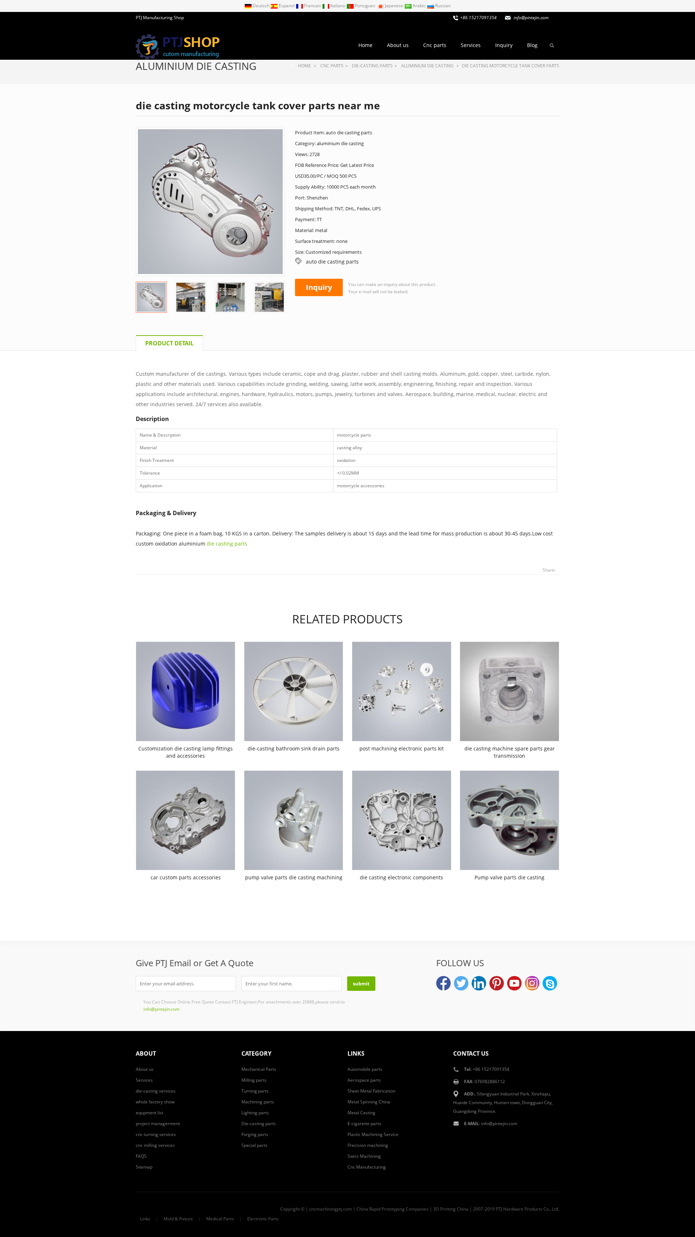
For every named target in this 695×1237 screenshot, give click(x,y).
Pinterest (496, 983)
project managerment (158, 1123)
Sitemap (144, 1167)
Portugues (365, 6)
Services (471, 45)
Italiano (337, 6)
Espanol (287, 6)
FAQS (141, 1156)
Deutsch (261, 6)
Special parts (254, 1145)
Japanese (394, 6)
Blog (532, 45)
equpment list (149, 1113)
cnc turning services (156, 1134)
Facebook (443, 983)
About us (398, 45)
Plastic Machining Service (373, 1134)
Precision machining (368, 1145)
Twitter (461, 983)
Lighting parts (255, 1113)
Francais (312, 6)
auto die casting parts (332, 261)
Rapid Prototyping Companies (399, 1209)
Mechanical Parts (258, 1069)
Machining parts (257, 1102)
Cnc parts (434, 45)
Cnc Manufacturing (367, 1167)
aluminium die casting (196, 66)
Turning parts (255, 1091)
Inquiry (504, 45)
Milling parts (253, 1080)
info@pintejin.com (499, 1123)
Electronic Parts (263, 1219)
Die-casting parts (372, 66)
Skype (550, 983)
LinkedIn (479, 983)
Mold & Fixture (178, 1219)
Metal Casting (361, 1113)
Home (365, 45)
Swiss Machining (364, 1156)
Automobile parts (365, 1069)
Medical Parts (220, 1219)
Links (145, 1219)
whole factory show (155, 1102)
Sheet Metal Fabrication (371, 1091)
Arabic (419, 6)
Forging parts (254, 1134)
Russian (442, 6)
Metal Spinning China (369, 1102)
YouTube (514, 983)
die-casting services (156, 1091)
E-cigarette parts (364, 1123)
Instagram (532, 983)
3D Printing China (450, 1209)
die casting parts (227, 543)
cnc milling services (155, 1145)
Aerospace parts (364, 1080)
